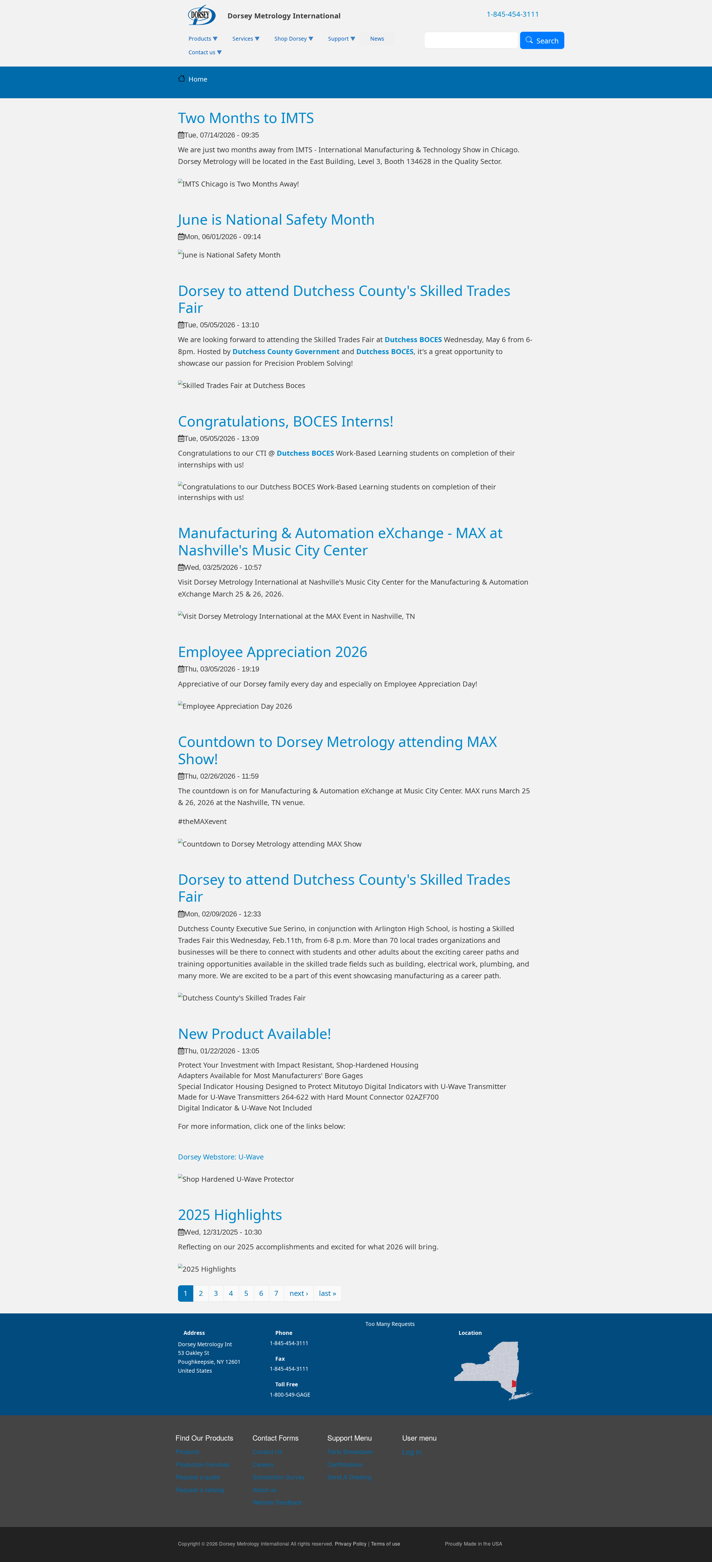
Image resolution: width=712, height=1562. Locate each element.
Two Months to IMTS (246, 117)
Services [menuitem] (237, 40)
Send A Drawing (349, 1476)
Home (198, 79)
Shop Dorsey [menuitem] (285, 40)
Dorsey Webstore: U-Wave (221, 1157)
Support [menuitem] (332, 40)
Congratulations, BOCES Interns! (286, 421)
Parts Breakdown (350, 1451)
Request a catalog (199, 1489)
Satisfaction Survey (279, 1476)
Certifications (345, 1464)
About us (264, 1489)
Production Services (202, 1464)
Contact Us (268, 1451)
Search (548, 40)
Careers (263, 1464)
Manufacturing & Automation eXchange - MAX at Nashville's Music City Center (340, 541)
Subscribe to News (180, 1311)
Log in (411, 1451)
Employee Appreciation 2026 (272, 651)
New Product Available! (254, 1033)
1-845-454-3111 (513, 14)
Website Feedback (277, 1502)
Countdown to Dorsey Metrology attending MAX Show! (337, 750)
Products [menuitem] (194, 40)
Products (187, 1451)
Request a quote (197, 1476)
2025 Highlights (230, 1214)
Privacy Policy (351, 1543)
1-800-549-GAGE (290, 1394)
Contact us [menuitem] (196, 53)
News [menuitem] (377, 38)
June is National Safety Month (276, 219)
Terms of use (385, 1543)
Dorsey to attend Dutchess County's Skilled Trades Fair (344, 299)
